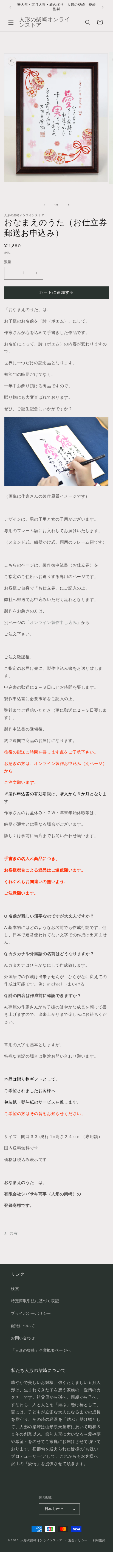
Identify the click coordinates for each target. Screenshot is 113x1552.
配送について (23, 1326)
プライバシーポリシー (31, 1314)
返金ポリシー (77, 1540)
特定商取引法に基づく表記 (35, 1301)
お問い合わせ (23, 1338)
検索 (15, 1289)
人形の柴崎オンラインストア (41, 1540)
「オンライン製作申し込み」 (53, 622)
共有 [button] (14, 1233)
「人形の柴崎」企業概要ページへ (41, 1350)
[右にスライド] (69, 205)
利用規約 (99, 1540)
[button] (11, 22)
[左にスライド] (44, 205)
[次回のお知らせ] (103, 7)
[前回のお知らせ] (10, 7)
